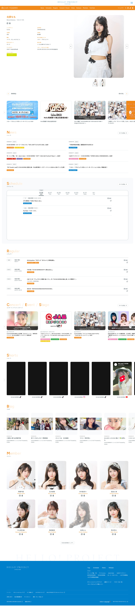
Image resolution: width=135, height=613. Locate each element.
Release (78, 8)
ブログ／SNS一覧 (118, 582)
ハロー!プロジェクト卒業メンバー (95, 584)
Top (88, 568)
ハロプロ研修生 (124, 575)
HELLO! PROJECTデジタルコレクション (55, 592)
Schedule (49, 8)
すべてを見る (122, 133)
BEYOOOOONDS (91, 575)
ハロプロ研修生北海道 (92, 577)
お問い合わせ (9, 596)
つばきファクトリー (121, 573)
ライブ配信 (29, 592)
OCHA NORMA (101, 575)
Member (85, 8)
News (42, 8)
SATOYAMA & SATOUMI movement (14, 601)
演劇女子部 (27, 601)
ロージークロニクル (113, 575)
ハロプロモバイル (39, 592)
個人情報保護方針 (18, 596)
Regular (55, 8)
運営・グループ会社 (37, 596)
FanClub (92, 8)
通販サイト (107, 582)
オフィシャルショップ (18, 592)
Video (73, 8)
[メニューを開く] (131, 3)
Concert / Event (64, 8)
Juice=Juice (111, 573)
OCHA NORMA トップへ (67, 543)
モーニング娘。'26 (92, 573)
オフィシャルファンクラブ (93, 582)
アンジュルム (102, 573)
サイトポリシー (27, 596)
